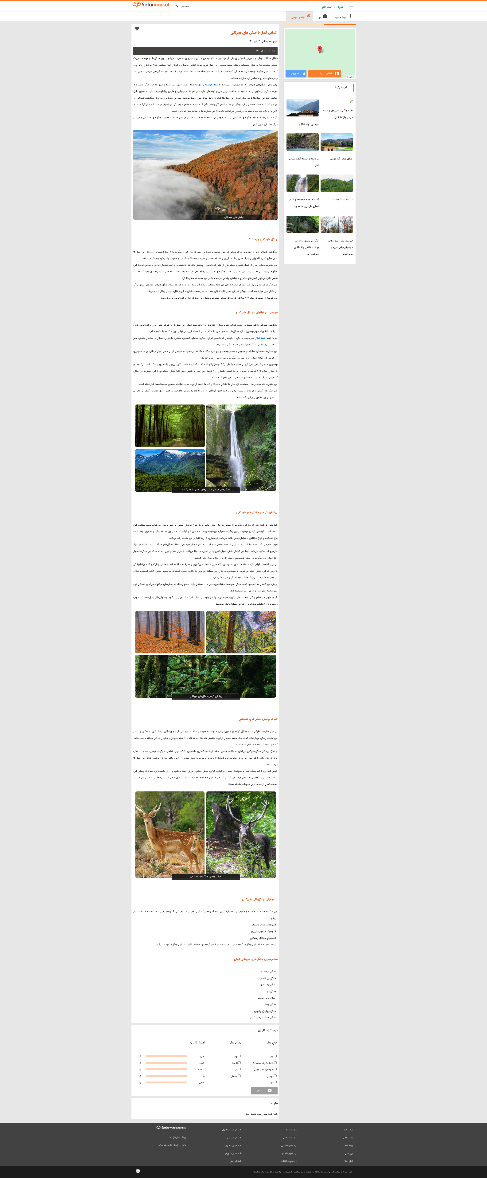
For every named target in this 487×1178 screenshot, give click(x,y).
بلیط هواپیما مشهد (288, 1153)
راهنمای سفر (236, 1161)
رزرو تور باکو (261, 111)
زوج (272, 1056)
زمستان (234, 1076)
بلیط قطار (260, 338)
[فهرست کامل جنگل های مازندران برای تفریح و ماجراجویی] (337, 218)
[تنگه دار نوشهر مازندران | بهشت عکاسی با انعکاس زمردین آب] (303, 218)
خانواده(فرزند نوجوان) (264, 1070)
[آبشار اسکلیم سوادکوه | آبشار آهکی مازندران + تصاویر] (303, 177)
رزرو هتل (349, 1153)
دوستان (270, 1076)
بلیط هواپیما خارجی (233, 1146)
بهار (236, 1056)
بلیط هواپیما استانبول (232, 1130)
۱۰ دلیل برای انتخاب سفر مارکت (172, 1145)
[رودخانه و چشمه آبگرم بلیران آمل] (303, 136)
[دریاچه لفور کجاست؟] (337, 177)
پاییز (236, 1070)
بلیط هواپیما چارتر (234, 1138)
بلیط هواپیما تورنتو (233, 1153)
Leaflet (350, 76)
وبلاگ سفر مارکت (178, 1137)
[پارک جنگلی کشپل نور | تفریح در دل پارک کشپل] (337, 101)
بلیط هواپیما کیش (289, 1146)
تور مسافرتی (347, 1138)
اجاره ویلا (349, 1161)
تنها (272, 1083)
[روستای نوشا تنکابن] (303, 101)
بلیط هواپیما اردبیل (208, 85)
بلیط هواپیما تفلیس (288, 1161)
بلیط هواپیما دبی (289, 1138)
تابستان (234, 1063)
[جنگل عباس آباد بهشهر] (337, 136)
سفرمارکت (348, 1130)
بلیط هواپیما (291, 1130)
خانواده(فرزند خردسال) (263, 1063)
